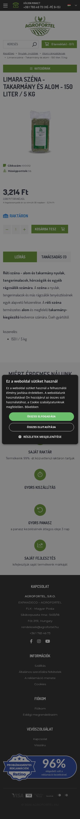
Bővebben (32, 407)
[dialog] (40, 409)
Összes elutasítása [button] (41, 427)
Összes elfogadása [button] (41, 416)
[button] (40, 436)
